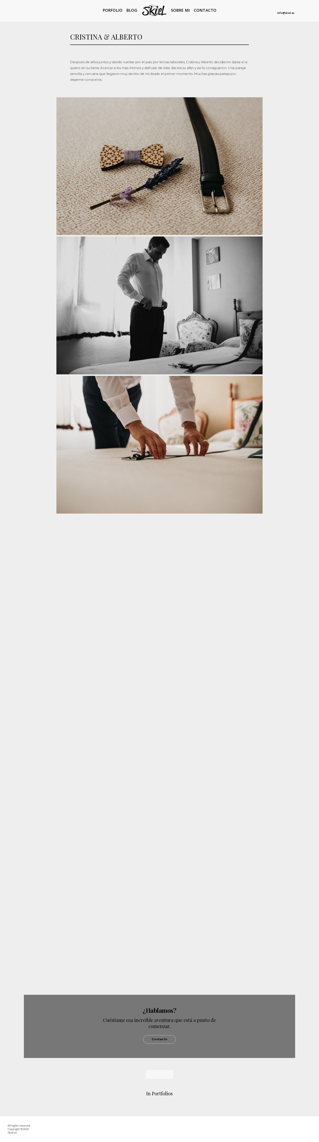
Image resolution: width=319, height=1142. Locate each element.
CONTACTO (205, 10)
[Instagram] (292, 8)
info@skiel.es (285, 13)
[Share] (272, 72)
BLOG (131, 10)
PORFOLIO (112, 10)
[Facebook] (285, 8)
